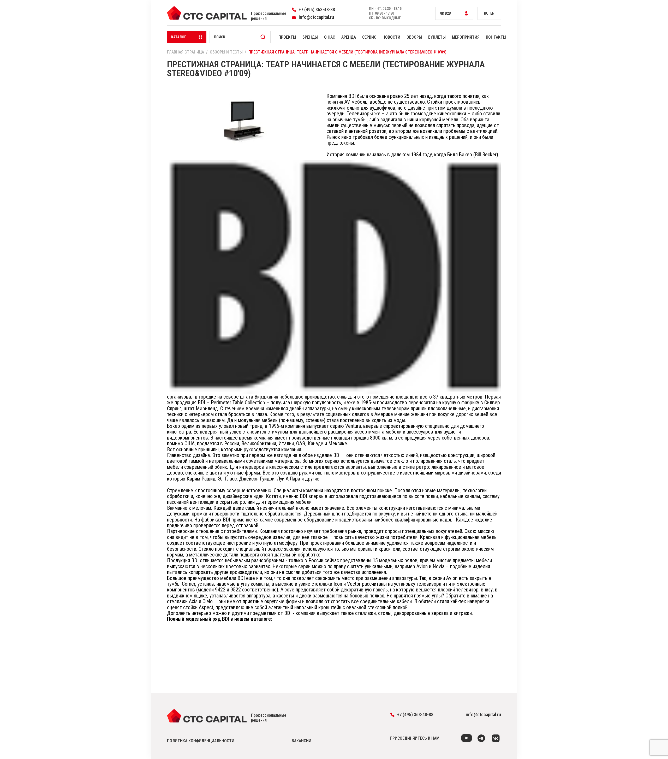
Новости (391, 37)
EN (492, 13)
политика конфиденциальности (200, 740)
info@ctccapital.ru (483, 714)
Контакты (496, 37)
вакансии (301, 740)
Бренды (310, 37)
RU (486, 13)
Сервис (369, 37)
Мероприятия (466, 37)
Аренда (348, 37)
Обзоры (414, 37)
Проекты (287, 37)
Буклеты (437, 37)
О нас (329, 37)
